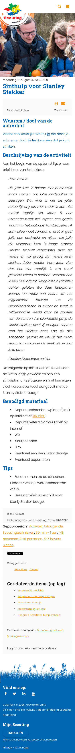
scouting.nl (21, 747)
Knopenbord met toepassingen (36, 596)
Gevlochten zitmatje (29, 602)
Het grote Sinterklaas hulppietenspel (39, 615)
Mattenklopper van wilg (32, 609)
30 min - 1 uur (46, 532)
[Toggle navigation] (67, 6)
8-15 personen (30, 539)
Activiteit (36, 526)
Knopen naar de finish (31, 590)
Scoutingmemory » (18, 636)
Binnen (8, 545)
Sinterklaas (20, 569)
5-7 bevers (52, 539)
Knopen (33, 569)
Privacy (7, 747)
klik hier (38, 416)
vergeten (33, 739)
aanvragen (50, 739)
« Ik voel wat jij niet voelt (49, 630)
